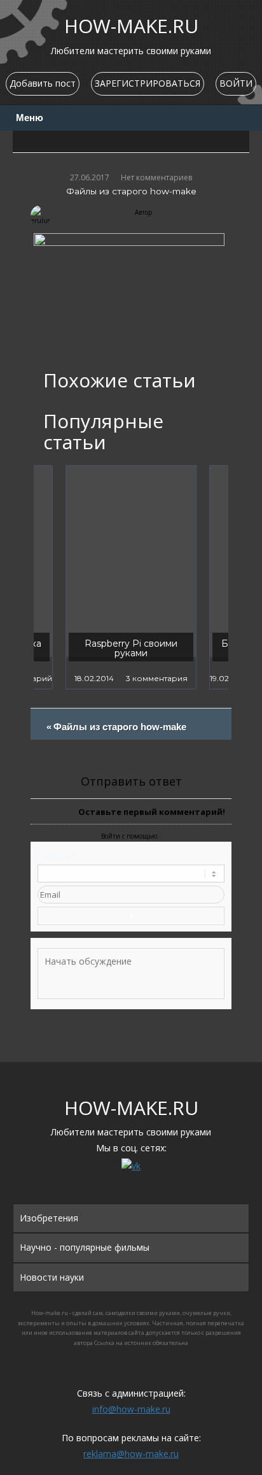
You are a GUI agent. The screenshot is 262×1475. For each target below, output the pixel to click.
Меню (29, 118)
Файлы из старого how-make (119, 731)
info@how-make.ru (131, 1409)
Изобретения (49, 1218)
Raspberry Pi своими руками (131, 648)
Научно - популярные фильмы (84, 1247)
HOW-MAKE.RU (131, 26)
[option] (131, 577)
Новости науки (52, 1277)
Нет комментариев (156, 177)
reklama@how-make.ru (131, 1454)
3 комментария (157, 678)
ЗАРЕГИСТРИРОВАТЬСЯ (147, 83)
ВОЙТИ (235, 83)
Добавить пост (43, 83)
